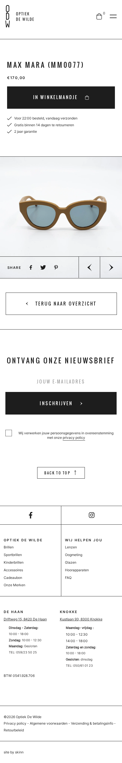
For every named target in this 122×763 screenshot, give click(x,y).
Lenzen (71, 547)
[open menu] (113, 16)
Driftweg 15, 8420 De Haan (25, 619)
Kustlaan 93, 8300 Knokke (81, 619)
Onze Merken (14, 585)
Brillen (9, 547)
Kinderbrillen (14, 562)
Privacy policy (15, 723)
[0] (99, 16)
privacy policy (74, 437)
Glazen (70, 562)
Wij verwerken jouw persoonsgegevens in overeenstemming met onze (65, 435)
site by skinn (14, 752)
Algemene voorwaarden (49, 723)
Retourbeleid (14, 730)
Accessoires (13, 570)
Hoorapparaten (77, 570)
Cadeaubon (13, 577)
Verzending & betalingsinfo (92, 723)
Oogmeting (73, 555)
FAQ (68, 577)
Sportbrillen (13, 555)
